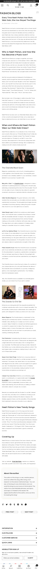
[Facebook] (3, 504)
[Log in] (31, 5)
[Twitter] (7, 504)
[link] (11, 567)
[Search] (8, 5)
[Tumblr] (14, 504)
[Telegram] (18, 504)
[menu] (2, 5)
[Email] (22, 504)
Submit (30, 558)
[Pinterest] (10, 504)
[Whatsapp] (26, 504)
